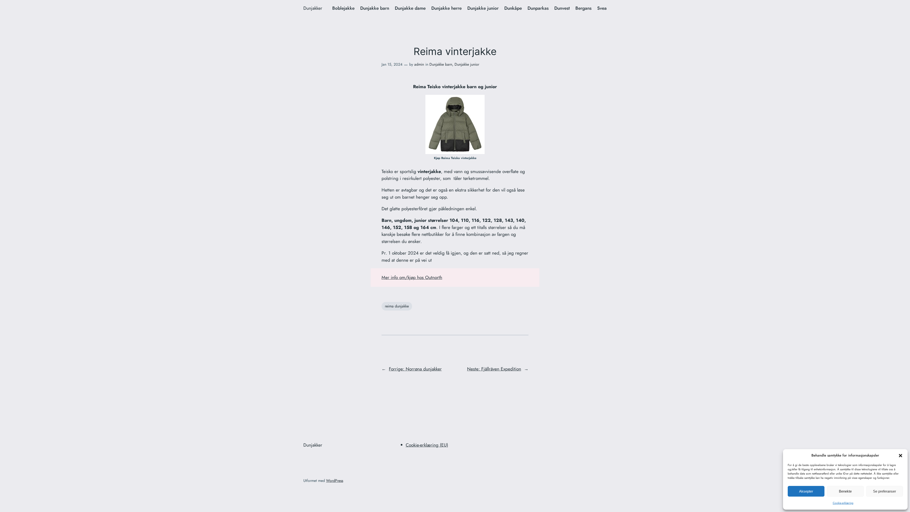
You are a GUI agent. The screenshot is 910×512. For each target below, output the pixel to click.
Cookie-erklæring (843, 503)
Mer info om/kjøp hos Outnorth (412, 277)
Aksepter (806, 491)
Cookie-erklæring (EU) (427, 445)
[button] (900, 455)
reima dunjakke (397, 306)
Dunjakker (312, 8)
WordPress (334, 480)
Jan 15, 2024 (392, 64)
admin (419, 64)
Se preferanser (884, 491)
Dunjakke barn (440, 64)
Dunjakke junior (467, 64)
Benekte (845, 491)
